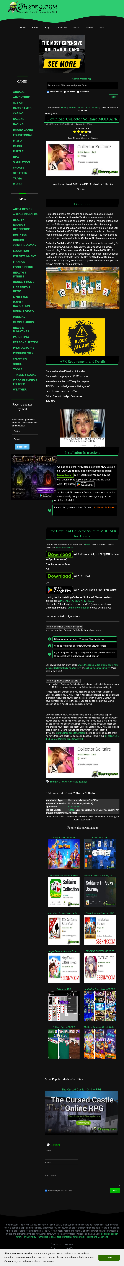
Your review (50, 1175)
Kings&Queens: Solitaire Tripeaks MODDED (64, 951)
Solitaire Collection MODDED (64, 875)
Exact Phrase (56, 92)
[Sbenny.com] (32, 6)
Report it (88, 544)
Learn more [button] (48, 1261)
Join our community (78, 607)
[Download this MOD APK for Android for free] (59, 554)
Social (76, 27)
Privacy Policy (29, 1236)
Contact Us (61, 27)
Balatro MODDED (99, 837)
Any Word (84, 92)
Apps (101, 27)
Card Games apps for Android (70, 732)
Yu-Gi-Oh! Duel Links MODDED (100, 988)
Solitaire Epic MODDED (63, 1026)
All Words (71, 92)
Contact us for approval (73, 1236)
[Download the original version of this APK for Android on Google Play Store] (59, 589)
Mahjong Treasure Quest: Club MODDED (100, 1026)
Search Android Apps (82, 79)
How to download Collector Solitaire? (64, 626)
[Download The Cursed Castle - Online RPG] (81, 1111)
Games (89, 27)
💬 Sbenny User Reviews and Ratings (66, 781)
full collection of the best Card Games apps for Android (82, 737)
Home (23, 27)
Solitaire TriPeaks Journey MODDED (100, 875)
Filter (113, 96)
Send (115, 1190)
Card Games (74, 806)
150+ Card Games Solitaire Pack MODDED (64, 913)
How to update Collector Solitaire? (63, 680)
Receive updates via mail (60, 1190)
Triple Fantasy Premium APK (100, 913)
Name (48, 1150)
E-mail (48, 1162)
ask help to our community (96, 667)
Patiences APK (64, 988)
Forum (35, 27)
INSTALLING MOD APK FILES (76, 600)
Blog (47, 27)
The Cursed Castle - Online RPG (81, 1089)
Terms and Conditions (97, 1236)
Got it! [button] (109, 1257)
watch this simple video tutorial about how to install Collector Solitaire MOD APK (82, 666)
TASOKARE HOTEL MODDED (99, 951)
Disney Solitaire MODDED (63, 837)
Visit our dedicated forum (64, 548)
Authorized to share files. (50, 1236)
